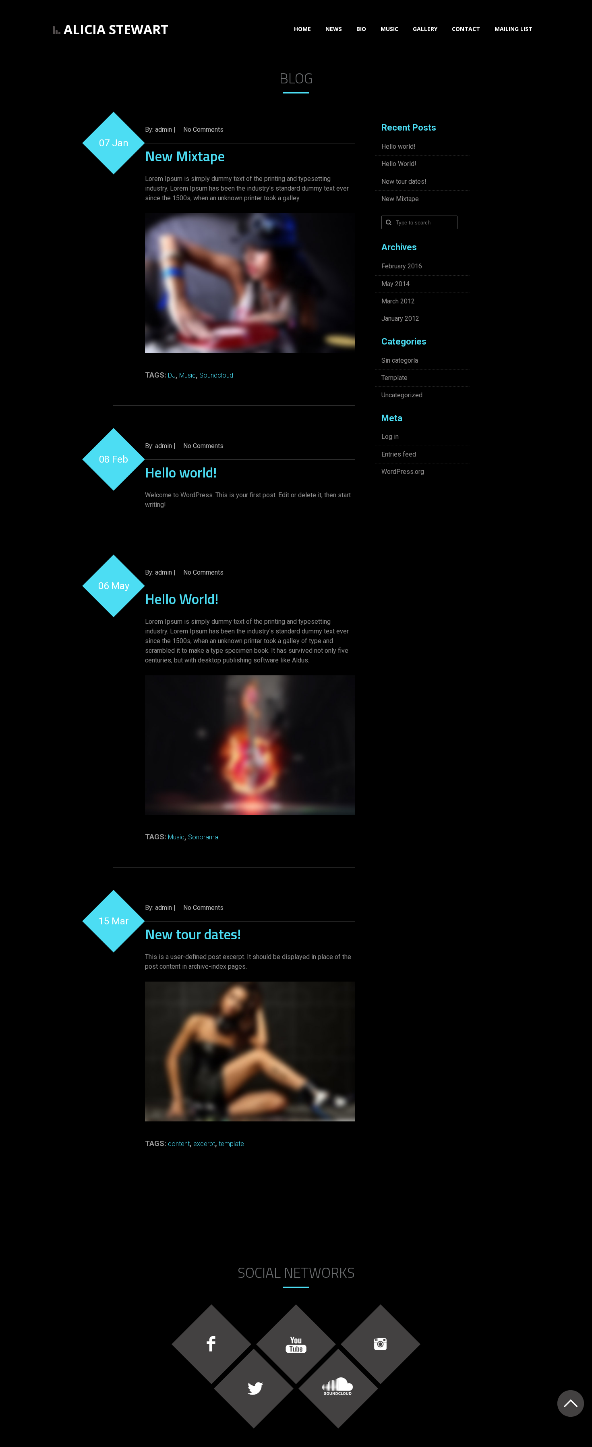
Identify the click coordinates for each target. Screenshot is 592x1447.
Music (389, 29)
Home (302, 29)
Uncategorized (401, 395)
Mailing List (513, 29)
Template (394, 378)
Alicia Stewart (116, 29)
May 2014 (395, 284)
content (179, 1144)
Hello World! (181, 599)
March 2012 (398, 301)
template (231, 1144)
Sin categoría (399, 360)
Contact (466, 29)
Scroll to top (570, 1403)
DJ (172, 375)
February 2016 (401, 266)
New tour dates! (193, 934)
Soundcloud (216, 375)
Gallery (425, 29)
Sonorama (203, 837)
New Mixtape (185, 156)
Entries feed (398, 454)
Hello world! (181, 472)
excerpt (204, 1144)
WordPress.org (402, 471)
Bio (361, 29)
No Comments (203, 129)
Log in (390, 436)
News (333, 29)
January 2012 (400, 318)
